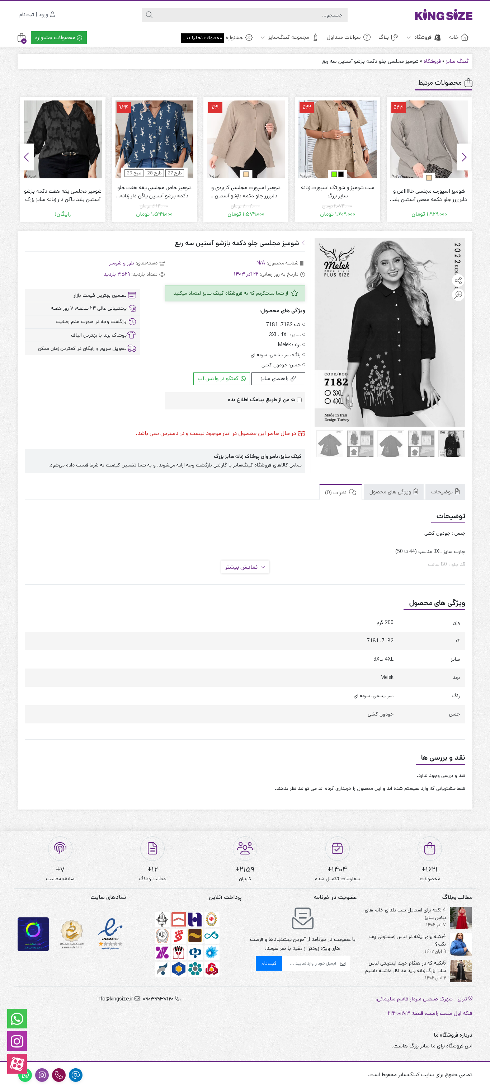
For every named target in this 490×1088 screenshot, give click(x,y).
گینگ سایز (457, 61)
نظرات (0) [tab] (336, 492)
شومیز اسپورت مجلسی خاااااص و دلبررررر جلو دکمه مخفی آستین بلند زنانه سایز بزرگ (56, 195)
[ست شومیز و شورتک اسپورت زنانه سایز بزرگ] (422, 139)
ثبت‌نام (269, 963)
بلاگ (383, 37)
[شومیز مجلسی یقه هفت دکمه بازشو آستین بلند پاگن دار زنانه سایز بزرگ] (147, 139)
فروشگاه (422, 37)
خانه (453, 37)
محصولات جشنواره (56, 37)
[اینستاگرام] (17, 1041)
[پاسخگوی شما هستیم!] (17, 1018)
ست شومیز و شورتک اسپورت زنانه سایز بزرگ (422, 192)
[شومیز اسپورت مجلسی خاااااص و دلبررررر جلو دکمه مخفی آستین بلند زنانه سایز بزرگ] (56, 139)
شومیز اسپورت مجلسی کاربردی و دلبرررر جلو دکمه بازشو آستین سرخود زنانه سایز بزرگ (330, 192)
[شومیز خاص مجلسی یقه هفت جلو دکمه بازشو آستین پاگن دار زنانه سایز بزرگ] (239, 139)
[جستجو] (149, 15)
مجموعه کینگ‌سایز (288, 37)
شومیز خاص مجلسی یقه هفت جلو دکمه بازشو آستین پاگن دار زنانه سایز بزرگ (239, 192)
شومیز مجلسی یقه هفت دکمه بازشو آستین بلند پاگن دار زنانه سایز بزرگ (147, 195)
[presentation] (464, 157)
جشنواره (213, 37)
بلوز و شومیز (121, 263)
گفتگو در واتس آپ (219, 378)
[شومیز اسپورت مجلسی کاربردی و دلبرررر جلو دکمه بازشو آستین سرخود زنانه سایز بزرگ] (330, 139)
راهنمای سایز (275, 378)
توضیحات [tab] (442, 492)
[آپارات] (17, 1064)
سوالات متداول (344, 37)
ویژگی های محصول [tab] (391, 492)
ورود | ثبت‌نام (34, 14)
